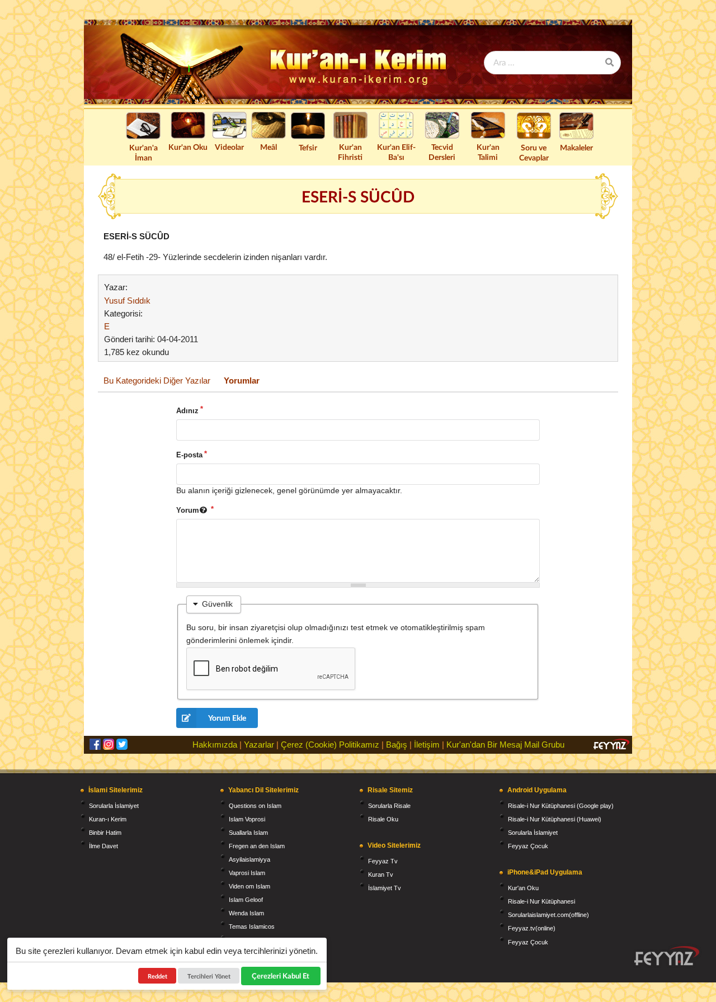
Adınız (187, 411)
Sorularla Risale (389, 805)
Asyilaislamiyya (249, 859)
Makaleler (576, 147)
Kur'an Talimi (488, 152)
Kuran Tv (380, 874)
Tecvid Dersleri (441, 152)
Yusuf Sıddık (127, 300)
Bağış (396, 744)
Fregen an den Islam (257, 846)
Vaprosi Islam (247, 872)
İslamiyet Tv (384, 888)
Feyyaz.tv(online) (531, 928)
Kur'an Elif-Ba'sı (396, 152)
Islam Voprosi (247, 819)
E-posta (189, 455)
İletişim (427, 744)
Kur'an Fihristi (350, 152)
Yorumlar (242, 380)
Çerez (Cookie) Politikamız (330, 744)
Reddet (157, 976)
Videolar (229, 147)
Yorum (187, 510)
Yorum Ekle (227, 717)
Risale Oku (383, 819)
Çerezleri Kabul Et (281, 975)
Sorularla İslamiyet (114, 805)
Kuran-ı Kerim (107, 819)
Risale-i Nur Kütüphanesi (541, 901)
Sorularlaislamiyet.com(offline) (548, 914)
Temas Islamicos (252, 926)
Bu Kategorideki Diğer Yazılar (156, 380)
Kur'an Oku (188, 147)
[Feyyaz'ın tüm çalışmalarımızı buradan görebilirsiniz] (667, 955)
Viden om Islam (249, 886)
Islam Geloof (246, 899)
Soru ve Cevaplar (534, 152)
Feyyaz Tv (383, 861)
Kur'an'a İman (143, 152)
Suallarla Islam (248, 832)
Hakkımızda (214, 744)
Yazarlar (259, 744)
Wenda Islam (246, 913)
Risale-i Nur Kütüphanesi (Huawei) (554, 819)
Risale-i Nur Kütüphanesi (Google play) (561, 805)
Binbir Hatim (105, 832)
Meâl (268, 147)
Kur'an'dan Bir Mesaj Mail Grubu (505, 744)
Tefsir (308, 147)
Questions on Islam (255, 805)
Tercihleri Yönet (208, 976)
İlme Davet (103, 846)
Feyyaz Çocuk (528, 846)
